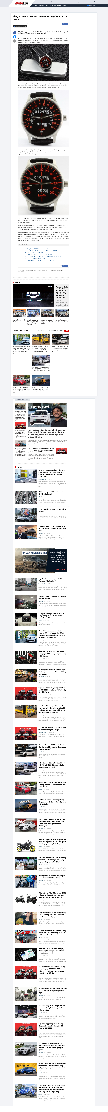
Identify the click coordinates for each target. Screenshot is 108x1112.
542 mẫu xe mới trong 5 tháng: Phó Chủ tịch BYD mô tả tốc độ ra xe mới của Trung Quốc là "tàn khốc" (40, 370)
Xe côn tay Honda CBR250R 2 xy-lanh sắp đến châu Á (37, 249)
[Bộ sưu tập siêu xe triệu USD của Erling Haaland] (26, 515)
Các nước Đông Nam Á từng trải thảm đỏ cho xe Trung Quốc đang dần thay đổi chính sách (52, 1008)
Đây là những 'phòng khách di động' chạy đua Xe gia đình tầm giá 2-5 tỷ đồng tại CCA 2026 (51, 1026)
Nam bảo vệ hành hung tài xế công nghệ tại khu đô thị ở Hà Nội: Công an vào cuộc (53, 991)
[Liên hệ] (14, 41)
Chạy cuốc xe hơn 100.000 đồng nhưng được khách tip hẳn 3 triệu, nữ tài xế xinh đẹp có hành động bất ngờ (52, 915)
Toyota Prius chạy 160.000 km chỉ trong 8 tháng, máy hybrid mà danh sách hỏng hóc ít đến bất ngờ (21, 390)
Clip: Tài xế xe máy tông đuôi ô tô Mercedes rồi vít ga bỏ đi (50, 580)
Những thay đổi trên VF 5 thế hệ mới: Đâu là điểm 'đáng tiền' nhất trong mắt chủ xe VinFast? (33, 321)
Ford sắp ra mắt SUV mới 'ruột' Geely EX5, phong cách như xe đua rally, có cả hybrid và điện (40, 389)
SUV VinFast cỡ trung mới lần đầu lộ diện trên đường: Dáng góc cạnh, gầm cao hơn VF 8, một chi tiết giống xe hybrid (52, 1046)
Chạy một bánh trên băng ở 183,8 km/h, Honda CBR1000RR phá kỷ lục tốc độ (43, 256)
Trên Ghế (56, 2)
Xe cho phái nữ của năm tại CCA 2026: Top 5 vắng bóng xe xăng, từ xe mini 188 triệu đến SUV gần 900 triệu (20, 434)
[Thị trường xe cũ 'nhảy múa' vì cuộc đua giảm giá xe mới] (26, 602)
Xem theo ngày (42, 330)
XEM (67, 330)
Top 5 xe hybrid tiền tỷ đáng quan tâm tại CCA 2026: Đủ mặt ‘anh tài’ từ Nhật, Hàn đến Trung (52, 690)
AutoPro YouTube (88, 2)
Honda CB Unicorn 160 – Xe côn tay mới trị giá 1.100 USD (38, 254)
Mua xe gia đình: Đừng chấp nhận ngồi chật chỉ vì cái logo (19, 320)
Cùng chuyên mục (21, 330)
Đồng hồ (61, 270)
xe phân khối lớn (45, 270)
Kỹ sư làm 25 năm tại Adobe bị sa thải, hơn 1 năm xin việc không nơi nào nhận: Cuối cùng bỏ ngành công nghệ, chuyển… (40, 349)
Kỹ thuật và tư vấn (56, 5)
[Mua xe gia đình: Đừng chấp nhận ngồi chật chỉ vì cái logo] (19, 313)
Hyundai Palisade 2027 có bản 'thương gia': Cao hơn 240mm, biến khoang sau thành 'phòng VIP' (60, 349)
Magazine (79, 2)
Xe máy (64, 5)
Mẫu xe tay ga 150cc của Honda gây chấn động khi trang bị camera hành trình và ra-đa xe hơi (51, 951)
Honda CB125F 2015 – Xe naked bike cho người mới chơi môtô (39, 260)
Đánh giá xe (41, 5)
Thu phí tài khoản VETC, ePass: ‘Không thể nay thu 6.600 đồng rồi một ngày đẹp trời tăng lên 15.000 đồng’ (62, 292)
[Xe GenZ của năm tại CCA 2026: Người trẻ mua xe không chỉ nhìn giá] (26, 733)
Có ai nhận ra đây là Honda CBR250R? (34, 252)
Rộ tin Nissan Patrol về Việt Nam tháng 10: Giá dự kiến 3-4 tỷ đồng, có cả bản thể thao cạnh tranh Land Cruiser (52, 933)
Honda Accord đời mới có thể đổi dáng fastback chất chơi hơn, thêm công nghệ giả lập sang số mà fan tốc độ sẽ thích (52, 1067)
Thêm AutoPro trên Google (20, 26)
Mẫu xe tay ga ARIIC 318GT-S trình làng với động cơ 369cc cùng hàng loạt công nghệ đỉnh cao (52, 654)
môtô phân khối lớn (54, 270)
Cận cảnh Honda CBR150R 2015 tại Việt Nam (35, 258)
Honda (34, 270)
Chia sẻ (65, 23)
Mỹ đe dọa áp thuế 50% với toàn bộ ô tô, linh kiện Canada (52, 493)
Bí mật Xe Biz (92, 5)
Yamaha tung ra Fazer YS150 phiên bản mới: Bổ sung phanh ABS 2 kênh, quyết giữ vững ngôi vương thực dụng (52, 842)
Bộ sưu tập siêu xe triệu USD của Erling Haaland (52, 510)
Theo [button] (43, 245)
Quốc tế (25, 24)
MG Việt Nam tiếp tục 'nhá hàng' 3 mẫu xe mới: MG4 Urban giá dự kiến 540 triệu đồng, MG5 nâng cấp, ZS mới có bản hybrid (20, 452)
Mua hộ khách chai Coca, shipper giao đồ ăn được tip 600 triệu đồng (52, 877)
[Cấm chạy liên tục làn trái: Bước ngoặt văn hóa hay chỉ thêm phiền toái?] (62, 313)
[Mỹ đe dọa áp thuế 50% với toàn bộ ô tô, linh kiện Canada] (26, 497)
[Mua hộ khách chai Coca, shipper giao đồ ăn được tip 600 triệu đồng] (26, 881)
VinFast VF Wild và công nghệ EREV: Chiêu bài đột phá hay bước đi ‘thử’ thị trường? (47, 321)
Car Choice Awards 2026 (45, 2)
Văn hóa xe (48, 5)
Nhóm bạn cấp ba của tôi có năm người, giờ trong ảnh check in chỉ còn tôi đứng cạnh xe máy (52, 672)
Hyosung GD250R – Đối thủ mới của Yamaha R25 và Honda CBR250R (41, 250)
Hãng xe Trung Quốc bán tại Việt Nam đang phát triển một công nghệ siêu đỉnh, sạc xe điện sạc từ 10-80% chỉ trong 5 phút (52, 473)
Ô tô (36, 5)
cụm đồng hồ (21, 271)
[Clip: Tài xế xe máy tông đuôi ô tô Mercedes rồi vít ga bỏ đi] (26, 584)
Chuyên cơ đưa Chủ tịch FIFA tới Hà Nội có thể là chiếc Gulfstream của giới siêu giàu (52, 528)
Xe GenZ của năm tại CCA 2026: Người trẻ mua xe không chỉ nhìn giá (52, 729)
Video (17, 282)
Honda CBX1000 (29, 270)
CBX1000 (39, 270)
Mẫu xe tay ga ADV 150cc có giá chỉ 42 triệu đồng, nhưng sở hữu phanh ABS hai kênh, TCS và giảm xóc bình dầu (52, 895)
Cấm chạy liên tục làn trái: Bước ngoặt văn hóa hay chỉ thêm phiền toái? (62, 320)
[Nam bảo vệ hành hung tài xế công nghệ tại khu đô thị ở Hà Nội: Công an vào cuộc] (26, 994)
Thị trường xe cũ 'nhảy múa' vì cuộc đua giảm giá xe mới (52, 597)
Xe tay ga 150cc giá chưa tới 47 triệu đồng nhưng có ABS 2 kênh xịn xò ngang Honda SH (51, 616)
